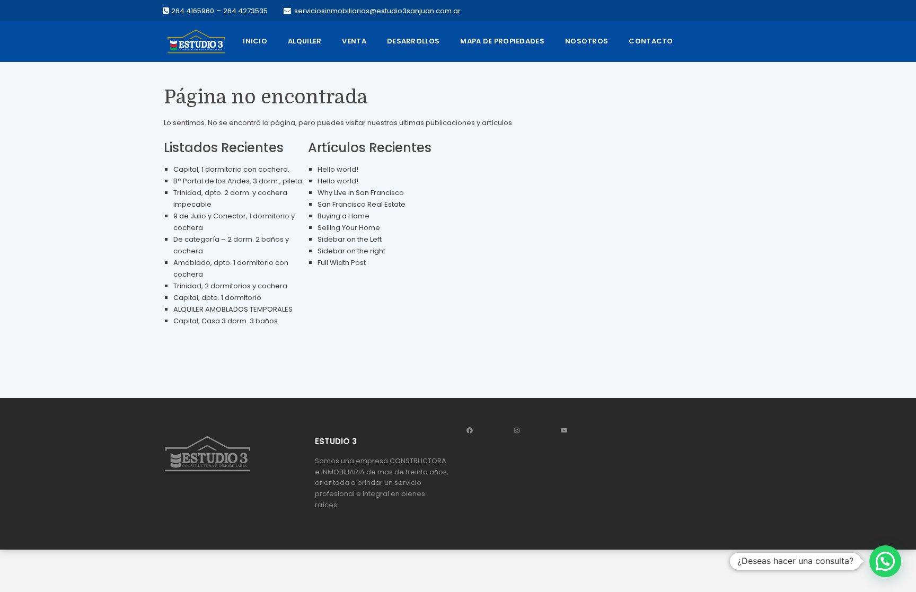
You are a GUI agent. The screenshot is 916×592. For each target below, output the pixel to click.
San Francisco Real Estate (362, 204)
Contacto (651, 41)
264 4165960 (192, 11)
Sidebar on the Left (350, 239)
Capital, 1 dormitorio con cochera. (231, 169)
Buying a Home (343, 216)
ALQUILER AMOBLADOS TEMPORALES (233, 309)
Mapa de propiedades (502, 41)
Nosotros (586, 41)
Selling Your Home (349, 228)
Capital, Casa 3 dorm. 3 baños (225, 321)
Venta (354, 41)
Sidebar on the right (351, 251)
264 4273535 (245, 11)
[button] (885, 561)
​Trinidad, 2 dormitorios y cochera (230, 286)
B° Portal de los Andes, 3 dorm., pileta (237, 181)
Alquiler (304, 41)
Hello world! (338, 169)
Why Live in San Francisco (361, 193)
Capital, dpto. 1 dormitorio (217, 298)
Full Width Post (342, 263)
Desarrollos (413, 41)
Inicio (255, 41)
